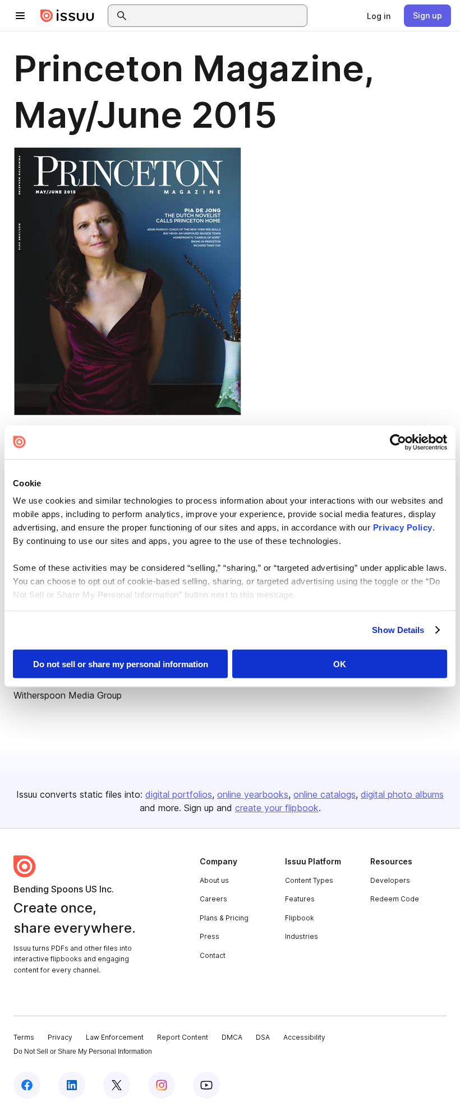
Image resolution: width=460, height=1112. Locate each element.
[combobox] (217, 15)
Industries (301, 936)
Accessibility (304, 1037)
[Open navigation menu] (20, 15)
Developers (390, 880)
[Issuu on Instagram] (161, 1085)
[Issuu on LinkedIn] (71, 1085)
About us (214, 880)
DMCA (232, 1037)
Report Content (182, 1037)
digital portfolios (178, 794)
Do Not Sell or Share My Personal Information (82, 1051)
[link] (378, 15)
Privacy (60, 1037)
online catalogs (324, 794)
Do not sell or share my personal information (120, 663)
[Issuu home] (67, 16)
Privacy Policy (403, 527)
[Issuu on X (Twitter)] (116, 1085)
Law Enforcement (115, 1037)
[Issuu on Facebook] (26, 1085)
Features (300, 899)
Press (209, 936)
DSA (263, 1037)
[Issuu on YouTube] (206, 1085)
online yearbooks (252, 794)
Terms (23, 1037)
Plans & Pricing (224, 918)
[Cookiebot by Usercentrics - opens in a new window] (398, 442)
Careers (213, 899)
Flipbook (299, 918)
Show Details (398, 630)
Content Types (309, 880)
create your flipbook (277, 807)
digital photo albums (402, 794)
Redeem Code (394, 899)
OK (339, 663)
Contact (213, 955)
